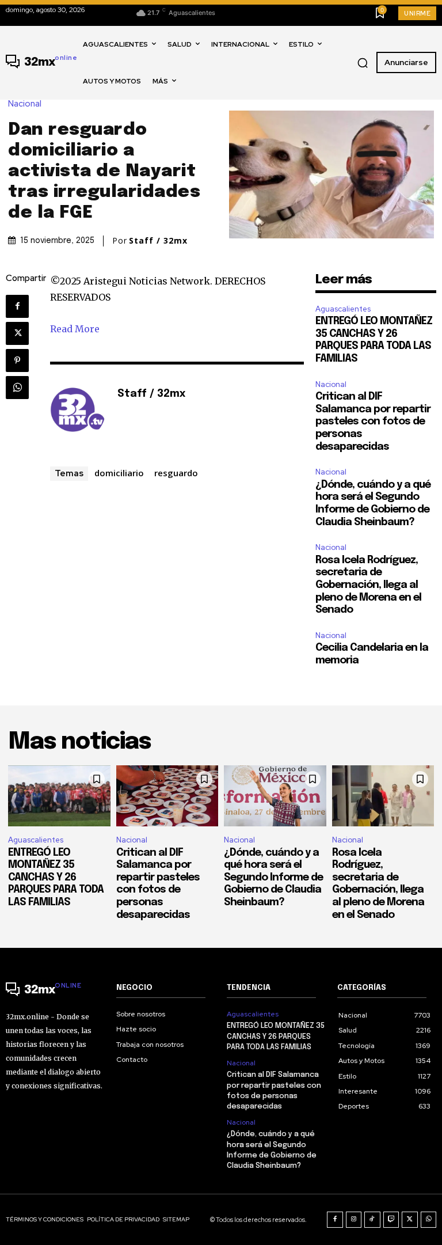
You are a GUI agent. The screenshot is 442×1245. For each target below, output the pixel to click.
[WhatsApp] (17, 387)
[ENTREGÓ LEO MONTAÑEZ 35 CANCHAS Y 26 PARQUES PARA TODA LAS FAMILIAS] (59, 796)
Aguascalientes (343, 309)
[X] (17, 333)
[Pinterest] (17, 360)
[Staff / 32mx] (77, 411)
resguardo (176, 473)
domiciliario (119, 473)
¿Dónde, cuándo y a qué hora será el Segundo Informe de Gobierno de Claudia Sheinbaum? (273, 878)
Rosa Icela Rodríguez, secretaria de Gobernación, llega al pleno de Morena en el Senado (368, 585)
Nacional (24, 104)
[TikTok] (372, 1220)
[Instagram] (354, 1220)
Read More (75, 329)
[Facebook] (17, 306)
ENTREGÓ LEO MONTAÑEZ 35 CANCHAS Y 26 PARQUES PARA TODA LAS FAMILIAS (56, 878)
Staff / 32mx (158, 241)
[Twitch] (391, 1220)
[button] (362, 63)
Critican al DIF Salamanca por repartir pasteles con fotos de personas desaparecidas (372, 421)
